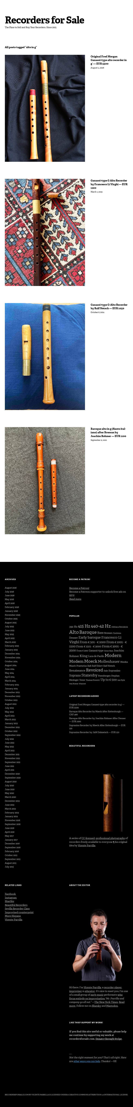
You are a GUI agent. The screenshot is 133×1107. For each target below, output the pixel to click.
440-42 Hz (101, 626)
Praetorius (81, 665)
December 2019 (12, 801)
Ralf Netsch (109, 665)
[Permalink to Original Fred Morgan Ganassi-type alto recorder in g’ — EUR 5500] (45, 108)
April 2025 (10, 638)
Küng (83, 656)
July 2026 (9, 591)
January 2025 (11, 649)
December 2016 (12, 843)
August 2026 (11, 587)
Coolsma (117, 633)
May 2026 (9, 599)
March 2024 (10, 680)
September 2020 (13, 777)
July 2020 (9, 785)
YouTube (24, 1086)
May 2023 (9, 711)
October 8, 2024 (97, 312)
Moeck (90, 661)
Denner (73, 637)
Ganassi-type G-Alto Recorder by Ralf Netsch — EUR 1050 (109, 306)
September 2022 (12, 735)
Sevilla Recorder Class (17, 908)
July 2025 (9, 626)
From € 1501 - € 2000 (88, 646)
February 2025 (12, 645)
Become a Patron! (79, 588)
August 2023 (10, 704)
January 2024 (11, 688)
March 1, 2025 (97, 192)
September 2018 (12, 824)
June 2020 (9, 789)
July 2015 (9, 866)
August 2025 (11, 622)
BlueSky (9, 901)
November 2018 (12, 820)
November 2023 (12, 696)
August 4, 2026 (97, 67)
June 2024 (9, 669)
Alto (74, 632)
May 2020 (9, 793)
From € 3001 (82, 650)
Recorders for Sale (44, 20)
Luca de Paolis (96, 656)
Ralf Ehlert (97, 665)
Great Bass (108, 651)
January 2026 (11, 611)
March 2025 (10, 642)
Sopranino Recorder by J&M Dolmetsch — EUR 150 (94, 732)
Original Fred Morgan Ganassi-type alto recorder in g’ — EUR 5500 (109, 60)
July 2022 (9, 739)
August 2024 (11, 665)
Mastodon (112, 1006)
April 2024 (10, 677)
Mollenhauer (109, 661)
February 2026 (12, 607)
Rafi (89, 665)
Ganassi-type (96, 650)
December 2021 (12, 754)
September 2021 (12, 762)
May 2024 (9, 673)
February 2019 (12, 812)
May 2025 (9, 634)
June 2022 (9, 742)
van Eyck (121, 680)
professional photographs (110, 838)
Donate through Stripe (109, 1039)
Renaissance (77, 670)
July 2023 (9, 708)
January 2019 (11, 816)
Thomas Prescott (93, 680)
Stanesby (89, 675)
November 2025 (12, 615)
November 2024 (12, 657)
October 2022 (11, 731)
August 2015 (10, 863)
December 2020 (12, 773)
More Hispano (13, 916)
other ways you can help (86, 1061)
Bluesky (96, 1006)
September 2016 (12, 847)
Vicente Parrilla (86, 845)
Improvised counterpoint (19, 912)
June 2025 (9, 630)
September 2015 (12, 859)
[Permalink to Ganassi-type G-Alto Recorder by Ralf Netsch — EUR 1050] (45, 356)
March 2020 (10, 797)
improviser (75, 991)
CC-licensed (88, 838)
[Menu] (9, 5)
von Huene (73, 684)
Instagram (11, 897)
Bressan (108, 633)
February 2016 (12, 851)
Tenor (82, 680)
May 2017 (9, 836)
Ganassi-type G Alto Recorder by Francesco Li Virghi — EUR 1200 (109, 184)
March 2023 (10, 719)
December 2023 (12, 692)
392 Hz (73, 626)
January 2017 (11, 839)
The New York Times (106, 1002)
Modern (113, 655)
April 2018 (9, 832)
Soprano (75, 675)
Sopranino (114, 670)
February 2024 (12, 684)
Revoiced (94, 670)
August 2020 (11, 781)
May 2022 (9, 746)
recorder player (113, 987)
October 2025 (11, 618)
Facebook (10, 894)
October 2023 (11, 700)
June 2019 (9, 804)
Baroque (88, 632)
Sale (106, 670)
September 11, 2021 (99, 440)
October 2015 (11, 855)
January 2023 (11, 723)
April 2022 (9, 750)
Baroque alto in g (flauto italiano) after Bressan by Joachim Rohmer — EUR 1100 (108, 432)
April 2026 (10, 603)
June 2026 (9, 595)
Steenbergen (104, 675)
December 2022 (12, 727)
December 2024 (12, 653)
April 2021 (9, 770)
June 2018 (9, 828)
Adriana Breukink (119, 627)
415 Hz (84, 626)
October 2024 (11, 661)
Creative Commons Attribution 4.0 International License (98, 1095)
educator (90, 991)
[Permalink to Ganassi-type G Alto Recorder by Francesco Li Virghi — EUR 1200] (45, 232)
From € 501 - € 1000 (93, 642)
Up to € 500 (109, 680)
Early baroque (90, 637)
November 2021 (12, 758)
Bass (100, 633)
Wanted (82, 684)
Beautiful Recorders (16, 905)
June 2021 (9, 766)
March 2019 (10, 808)
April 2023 (9, 715)
